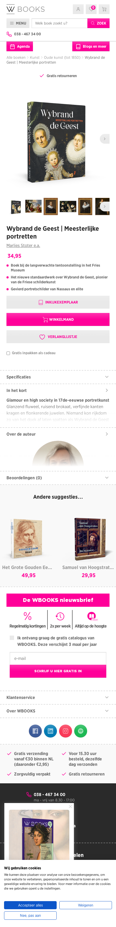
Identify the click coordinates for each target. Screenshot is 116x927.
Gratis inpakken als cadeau (33, 353)
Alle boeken (16, 57)
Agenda (23, 46)
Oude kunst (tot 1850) (62, 57)
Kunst (35, 57)
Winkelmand (61, 319)
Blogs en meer (94, 46)
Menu (20, 23)
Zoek (101, 23)
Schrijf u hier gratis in (58, 671)
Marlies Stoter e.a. (23, 245)
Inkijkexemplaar (61, 302)
